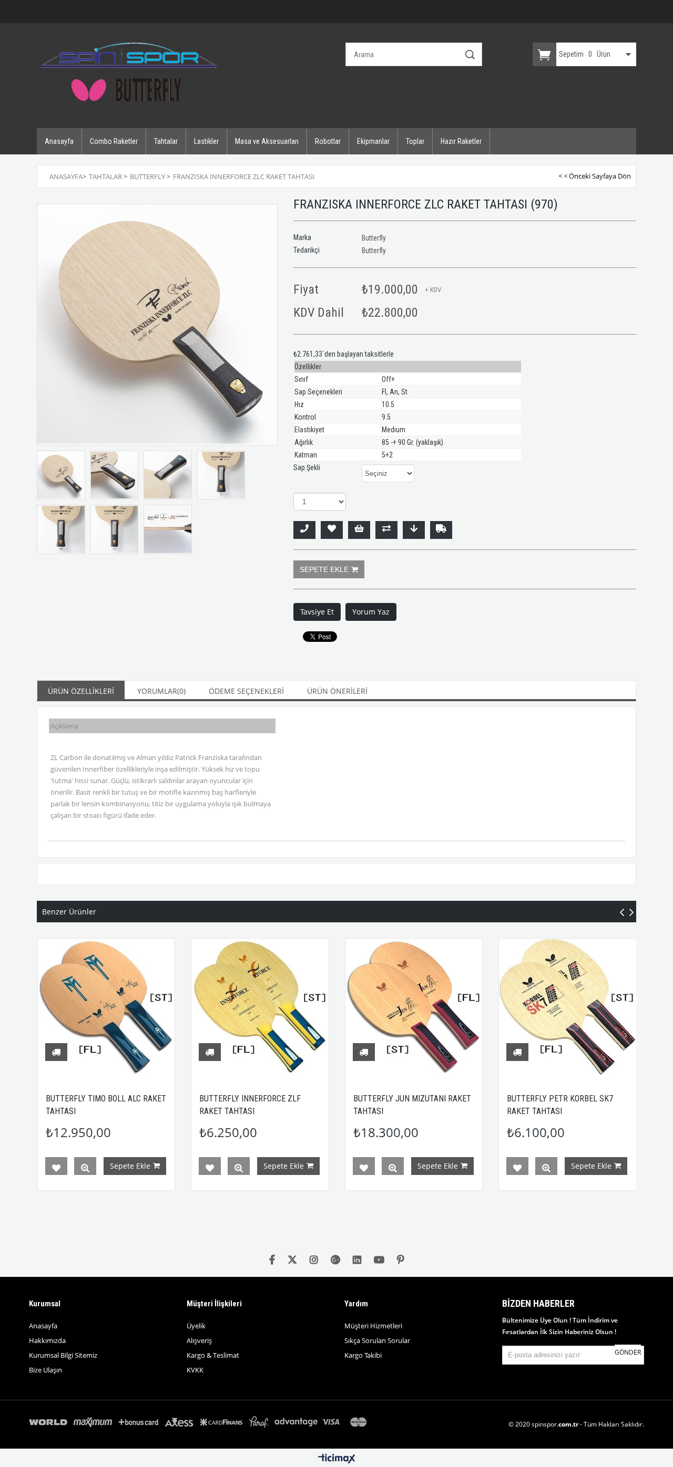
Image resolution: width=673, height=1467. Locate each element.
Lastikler (206, 141)
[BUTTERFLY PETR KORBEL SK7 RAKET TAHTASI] (567, 1007)
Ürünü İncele (85, 1168)
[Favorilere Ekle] (332, 530)
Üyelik (196, 1325)
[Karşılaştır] (386, 530)
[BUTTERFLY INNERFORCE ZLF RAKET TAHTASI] (260, 1007)
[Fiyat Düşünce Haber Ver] (414, 530)
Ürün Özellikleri (81, 691)
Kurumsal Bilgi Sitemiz (63, 1355)
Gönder (628, 1352)
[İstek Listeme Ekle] (359, 530)
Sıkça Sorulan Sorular (377, 1340)
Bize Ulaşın (45, 1370)
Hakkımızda (47, 1340)
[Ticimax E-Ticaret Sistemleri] (336, 1459)
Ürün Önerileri (337, 691)
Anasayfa (59, 141)
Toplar (415, 141)
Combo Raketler (114, 141)
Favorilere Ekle (56, 1168)
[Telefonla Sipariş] (304, 530)
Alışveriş (199, 1340)
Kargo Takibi (363, 1355)
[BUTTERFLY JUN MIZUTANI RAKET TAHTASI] (414, 1007)
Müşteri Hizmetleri (373, 1325)
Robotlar (328, 141)
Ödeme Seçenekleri (246, 691)
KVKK (195, 1370)
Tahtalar (166, 141)
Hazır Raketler (461, 141)
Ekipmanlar (373, 141)
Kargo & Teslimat (213, 1355)
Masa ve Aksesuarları (267, 141)
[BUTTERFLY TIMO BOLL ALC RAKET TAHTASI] (106, 1007)
